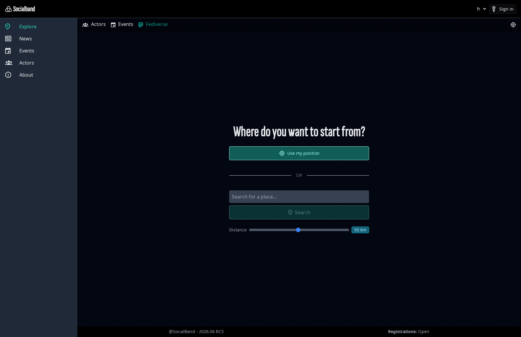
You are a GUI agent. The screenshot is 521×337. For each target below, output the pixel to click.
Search (303, 212)
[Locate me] (513, 25)
